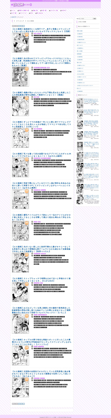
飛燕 (38, 97)
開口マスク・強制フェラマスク (41, 234)
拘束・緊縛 (65, 259)
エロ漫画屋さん (80, 48)
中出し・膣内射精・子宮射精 (48, 37)
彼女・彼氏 (37, 316)
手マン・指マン (38, 166)
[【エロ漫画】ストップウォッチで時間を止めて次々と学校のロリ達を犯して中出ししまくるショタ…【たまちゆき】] (20, 292)
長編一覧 (35, 10)
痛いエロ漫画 (79, 51)
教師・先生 (37, 99)
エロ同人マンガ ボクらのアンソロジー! (85, 85)
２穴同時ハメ (58, 234)
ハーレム (43, 190)
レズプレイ (37, 133)
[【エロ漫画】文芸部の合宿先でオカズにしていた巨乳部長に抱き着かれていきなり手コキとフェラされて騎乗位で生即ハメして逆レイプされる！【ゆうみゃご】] (20, 387)
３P (64, 166)
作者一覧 (44, 10)
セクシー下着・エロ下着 (63, 99)
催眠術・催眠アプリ (45, 158)
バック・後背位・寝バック (40, 101)
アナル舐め (52, 316)
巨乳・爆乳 (52, 71)
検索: (78, 18)
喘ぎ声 (69, 101)
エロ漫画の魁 (79, 36)
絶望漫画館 (79, 53)
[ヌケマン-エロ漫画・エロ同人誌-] (21, 3)
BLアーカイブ (80, 45)
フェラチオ (53, 69)
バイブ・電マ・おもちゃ (40, 257)
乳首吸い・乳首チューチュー (55, 384)
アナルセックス (54, 192)
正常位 (42, 103)
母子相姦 (39, 33)
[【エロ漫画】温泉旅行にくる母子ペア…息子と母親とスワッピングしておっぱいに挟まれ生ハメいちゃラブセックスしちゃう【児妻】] (20, 42)
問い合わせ (40, 13)
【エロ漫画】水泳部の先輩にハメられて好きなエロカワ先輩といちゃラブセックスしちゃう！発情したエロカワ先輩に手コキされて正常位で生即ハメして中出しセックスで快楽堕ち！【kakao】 (91, 176)
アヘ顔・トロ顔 (45, 35)
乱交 (65, 196)
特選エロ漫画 (79, 30)
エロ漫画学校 (79, 56)
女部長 (44, 380)
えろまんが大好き (80, 74)
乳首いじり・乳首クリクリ (62, 133)
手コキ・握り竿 (50, 230)
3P (34, 97)
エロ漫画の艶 (79, 59)
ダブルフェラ (66, 130)
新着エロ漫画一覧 (24, 10)
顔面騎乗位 (59, 166)
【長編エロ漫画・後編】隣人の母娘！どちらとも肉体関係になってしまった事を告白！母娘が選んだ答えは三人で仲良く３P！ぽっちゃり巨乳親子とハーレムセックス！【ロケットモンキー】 (91, 166)
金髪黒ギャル (45, 348)
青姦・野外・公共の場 (39, 357)
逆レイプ (42, 378)
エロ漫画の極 (79, 79)
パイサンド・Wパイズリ (40, 382)
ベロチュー (59, 225)
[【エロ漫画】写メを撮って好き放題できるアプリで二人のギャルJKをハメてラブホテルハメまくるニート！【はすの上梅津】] (20, 167)
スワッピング (37, 37)
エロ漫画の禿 (79, 33)
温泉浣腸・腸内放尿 (50, 39)
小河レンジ (39, 128)
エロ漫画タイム (80, 71)
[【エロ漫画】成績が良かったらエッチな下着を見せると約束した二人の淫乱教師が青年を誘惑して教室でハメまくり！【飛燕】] (20, 106)
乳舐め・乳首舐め (61, 37)
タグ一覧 (13, 13)
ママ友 (36, 130)
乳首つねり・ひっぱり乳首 (40, 198)
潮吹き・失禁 (46, 166)
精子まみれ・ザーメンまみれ (61, 103)
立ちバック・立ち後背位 (40, 42)
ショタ (36, 285)
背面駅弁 (51, 232)
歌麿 (48, 67)
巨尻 (60, 323)
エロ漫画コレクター (81, 65)
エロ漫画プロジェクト (81, 42)
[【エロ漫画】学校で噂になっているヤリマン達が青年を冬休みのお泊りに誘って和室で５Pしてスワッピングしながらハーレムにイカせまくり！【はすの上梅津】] (20, 199)
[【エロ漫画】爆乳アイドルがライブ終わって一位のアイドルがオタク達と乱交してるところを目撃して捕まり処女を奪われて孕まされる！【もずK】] (20, 231)
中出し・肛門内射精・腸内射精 (41, 71)
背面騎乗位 (58, 74)
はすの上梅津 (37, 158)
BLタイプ (79, 88)
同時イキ (55, 323)
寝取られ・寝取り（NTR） (40, 67)
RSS (31, 13)
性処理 (44, 289)
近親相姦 (43, 253)
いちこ (35, 314)
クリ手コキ (67, 35)
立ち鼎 (48, 291)
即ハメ (64, 101)
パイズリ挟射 (51, 162)
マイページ (23, 13)
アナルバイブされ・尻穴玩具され (49, 255)
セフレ (35, 346)
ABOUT (64, 10)
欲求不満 (36, 262)
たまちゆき (36, 283)
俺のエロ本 (79, 62)
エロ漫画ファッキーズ (81, 76)
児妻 (35, 33)
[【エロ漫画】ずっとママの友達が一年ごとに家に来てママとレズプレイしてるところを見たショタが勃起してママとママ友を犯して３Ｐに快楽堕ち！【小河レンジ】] (20, 138)
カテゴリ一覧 (54, 10)
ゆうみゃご (36, 378)
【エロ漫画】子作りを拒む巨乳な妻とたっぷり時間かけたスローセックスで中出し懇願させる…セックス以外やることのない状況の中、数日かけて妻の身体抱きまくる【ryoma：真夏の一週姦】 (91, 155)
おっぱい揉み (37, 35)
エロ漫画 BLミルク (81, 82)
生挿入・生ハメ (60, 39)
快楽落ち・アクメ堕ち (39, 39)
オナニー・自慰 (62, 192)
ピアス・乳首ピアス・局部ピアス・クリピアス (45, 225)
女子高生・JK (38, 160)
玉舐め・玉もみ (49, 325)
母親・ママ (41, 130)
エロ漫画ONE (80, 91)
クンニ (53, 160)
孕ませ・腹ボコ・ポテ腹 (40, 230)
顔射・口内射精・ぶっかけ (47, 105)
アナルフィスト (58, 223)
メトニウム (41, 346)
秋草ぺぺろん (37, 253)
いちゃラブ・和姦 (42, 314)
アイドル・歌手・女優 (39, 223)
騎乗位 (44, 137)
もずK (35, 221)
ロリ (41, 283)
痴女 (48, 355)
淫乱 (70, 71)
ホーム (13, 10)
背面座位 (66, 325)
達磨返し (53, 166)
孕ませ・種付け (38, 289)
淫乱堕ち (58, 230)
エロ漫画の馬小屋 (80, 39)
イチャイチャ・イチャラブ (57, 35)
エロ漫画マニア (80, 68)
